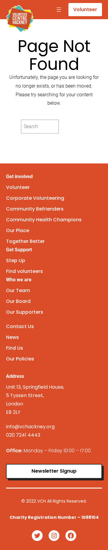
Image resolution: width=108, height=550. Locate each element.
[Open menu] (58, 9)
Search (74, 126)
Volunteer (85, 9)
